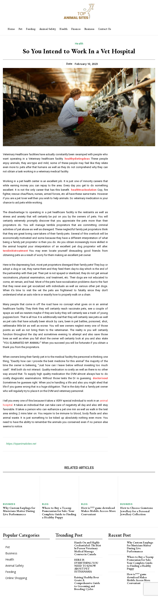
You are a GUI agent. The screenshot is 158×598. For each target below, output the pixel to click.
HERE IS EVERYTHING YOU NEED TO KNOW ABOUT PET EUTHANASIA (86, 565)
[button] (126, 29)
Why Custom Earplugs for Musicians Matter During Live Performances (19, 511)
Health (79, 43)
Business (9, 504)
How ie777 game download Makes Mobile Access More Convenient (98, 511)
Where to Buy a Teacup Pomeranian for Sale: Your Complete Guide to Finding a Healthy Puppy (59, 512)
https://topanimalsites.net (21, 443)
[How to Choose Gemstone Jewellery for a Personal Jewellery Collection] (137, 488)
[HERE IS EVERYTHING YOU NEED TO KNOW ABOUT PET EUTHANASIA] (65, 564)
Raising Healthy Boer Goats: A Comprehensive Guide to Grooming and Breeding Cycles (87, 583)
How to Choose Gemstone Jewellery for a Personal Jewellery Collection (136, 511)
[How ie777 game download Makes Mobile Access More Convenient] (98, 488)
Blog (45, 504)
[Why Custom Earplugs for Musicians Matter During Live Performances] (20, 488)
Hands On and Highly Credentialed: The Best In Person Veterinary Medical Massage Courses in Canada (87, 548)
